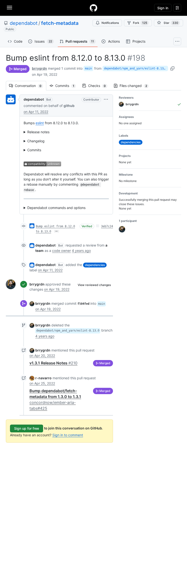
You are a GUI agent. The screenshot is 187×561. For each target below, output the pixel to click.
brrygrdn (39, 68)
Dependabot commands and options (56, 208)
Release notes (38, 132)
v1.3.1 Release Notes (53, 363)
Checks (99, 86)
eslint (40, 123)
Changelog (36, 141)
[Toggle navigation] (9, 7)
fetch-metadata (59, 23)
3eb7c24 (107, 226)
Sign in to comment (67, 435)
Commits (67, 86)
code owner (61, 250)
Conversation (30, 86)
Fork (140, 23)
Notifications (110, 23)
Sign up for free (26, 428)
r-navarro (43, 378)
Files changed (136, 86)
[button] (106, 99)
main (88, 68)
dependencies (95, 265)
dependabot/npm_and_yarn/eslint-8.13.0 (135, 68)
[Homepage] (93, 8)
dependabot (23, 23)
